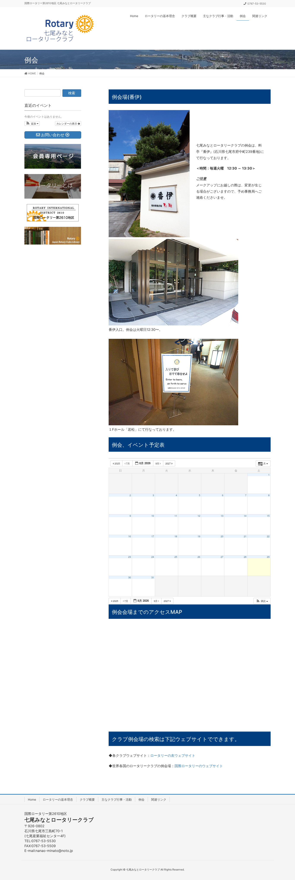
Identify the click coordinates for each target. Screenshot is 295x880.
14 (245, 515)
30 (129, 577)
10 (152, 515)
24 (152, 556)
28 (245, 556)
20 (222, 536)
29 (268, 556)
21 (245, 536)
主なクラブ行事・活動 (117, 799)
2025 (117, 463)
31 (152, 577)
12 (199, 515)
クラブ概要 (87, 799)
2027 (168, 463)
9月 (157, 463)
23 (129, 556)
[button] (262, 601)
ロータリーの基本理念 (58, 799)
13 (222, 515)
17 (152, 536)
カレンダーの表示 (67, 123)
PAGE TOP (284, 850)
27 (222, 556)
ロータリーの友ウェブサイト (172, 755)
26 (199, 556)
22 (268, 536)
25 (175, 556)
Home (32, 799)
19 (199, 536)
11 (175, 515)
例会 (141, 799)
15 (268, 515)
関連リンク (158, 799)
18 (175, 536)
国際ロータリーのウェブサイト (198, 766)
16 (129, 536)
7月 (127, 463)
